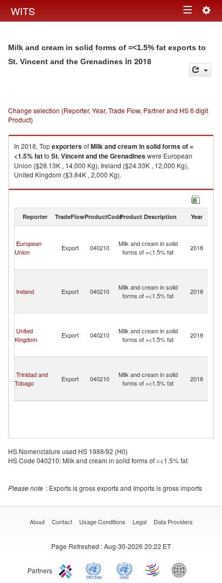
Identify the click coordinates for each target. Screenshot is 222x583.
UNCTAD (96, 569)
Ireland (25, 291)
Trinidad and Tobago (31, 378)
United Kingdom (26, 335)
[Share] (200, 70)
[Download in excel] (195, 198)
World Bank (181, 569)
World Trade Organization (153, 569)
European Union (28, 247)
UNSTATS (124, 569)
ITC (67, 569)
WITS (23, 11)
